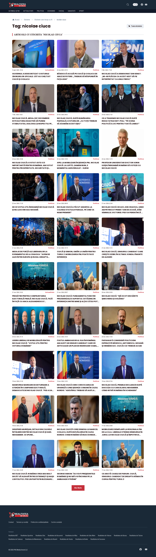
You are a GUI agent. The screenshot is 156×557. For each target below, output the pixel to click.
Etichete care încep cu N (43, 20)
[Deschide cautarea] (128, 4)
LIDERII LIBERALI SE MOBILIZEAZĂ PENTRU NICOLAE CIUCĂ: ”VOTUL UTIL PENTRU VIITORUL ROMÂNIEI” (31, 343)
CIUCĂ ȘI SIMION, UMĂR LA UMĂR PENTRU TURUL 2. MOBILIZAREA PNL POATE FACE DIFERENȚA (76, 254)
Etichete (27, 20)
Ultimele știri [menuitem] (14, 11)
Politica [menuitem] (40, 11)
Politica (96, 70)
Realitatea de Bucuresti (55, 535)
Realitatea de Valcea (104, 535)
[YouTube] (146, 4)
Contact (11, 522)
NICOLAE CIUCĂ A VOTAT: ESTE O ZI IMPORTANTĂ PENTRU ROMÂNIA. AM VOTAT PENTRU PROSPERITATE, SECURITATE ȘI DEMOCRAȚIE (32, 166)
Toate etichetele (136, 26)
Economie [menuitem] (51, 11)
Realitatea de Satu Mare (87, 535)
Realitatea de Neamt (50, 539)
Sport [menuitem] (81, 11)
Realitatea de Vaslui (66, 539)
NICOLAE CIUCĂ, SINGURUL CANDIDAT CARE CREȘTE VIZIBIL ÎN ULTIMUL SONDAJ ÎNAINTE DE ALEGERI (122, 254)
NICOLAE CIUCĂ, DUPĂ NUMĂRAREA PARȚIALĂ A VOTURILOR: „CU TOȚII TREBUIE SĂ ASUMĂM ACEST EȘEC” (77, 121)
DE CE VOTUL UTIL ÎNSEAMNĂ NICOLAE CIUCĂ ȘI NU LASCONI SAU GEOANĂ (33, 208)
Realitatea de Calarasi (16, 539)
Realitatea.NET (13, 535)
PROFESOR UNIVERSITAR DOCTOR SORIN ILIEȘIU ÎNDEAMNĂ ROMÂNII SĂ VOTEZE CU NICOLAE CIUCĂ (121, 165)
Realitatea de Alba (71, 535)
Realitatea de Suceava (98, 539)
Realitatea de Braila (81, 539)
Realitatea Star (40, 535)
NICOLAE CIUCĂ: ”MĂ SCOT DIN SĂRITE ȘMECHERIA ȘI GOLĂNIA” (120, 297)
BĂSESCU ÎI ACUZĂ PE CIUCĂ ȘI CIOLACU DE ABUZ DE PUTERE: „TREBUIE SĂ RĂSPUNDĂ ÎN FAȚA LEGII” (77, 76)
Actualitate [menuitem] (28, 11)
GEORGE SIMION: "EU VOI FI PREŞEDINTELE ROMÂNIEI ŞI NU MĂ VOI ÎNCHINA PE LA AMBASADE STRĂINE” (76, 476)
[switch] (135, 4)
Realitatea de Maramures (33, 539)
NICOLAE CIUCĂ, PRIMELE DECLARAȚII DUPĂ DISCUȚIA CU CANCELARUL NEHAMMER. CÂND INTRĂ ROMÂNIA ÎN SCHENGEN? (122, 388)
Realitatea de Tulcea (136, 535)
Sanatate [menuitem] (71, 11)
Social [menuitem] (61, 11)
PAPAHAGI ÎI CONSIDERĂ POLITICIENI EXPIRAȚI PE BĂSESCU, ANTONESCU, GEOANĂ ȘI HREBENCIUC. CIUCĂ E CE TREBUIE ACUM (122, 343)
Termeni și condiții (22, 522)
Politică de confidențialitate (39, 522)
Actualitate (49, 70)
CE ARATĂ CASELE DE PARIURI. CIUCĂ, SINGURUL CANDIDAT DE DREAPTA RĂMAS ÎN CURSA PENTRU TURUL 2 (122, 476)
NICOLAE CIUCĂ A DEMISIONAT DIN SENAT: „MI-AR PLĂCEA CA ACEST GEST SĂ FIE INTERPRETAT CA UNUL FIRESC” (121, 76)
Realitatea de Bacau (120, 535)
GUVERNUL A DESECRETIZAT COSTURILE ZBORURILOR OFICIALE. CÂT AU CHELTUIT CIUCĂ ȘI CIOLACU (31, 76)
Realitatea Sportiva (27, 535)
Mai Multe (78, 488)
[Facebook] (142, 4)
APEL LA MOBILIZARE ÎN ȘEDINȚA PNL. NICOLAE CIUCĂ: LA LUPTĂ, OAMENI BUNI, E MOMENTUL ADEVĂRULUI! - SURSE (78, 165)
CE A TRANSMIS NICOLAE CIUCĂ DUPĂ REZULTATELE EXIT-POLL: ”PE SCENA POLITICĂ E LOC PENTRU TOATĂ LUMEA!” (121, 121)
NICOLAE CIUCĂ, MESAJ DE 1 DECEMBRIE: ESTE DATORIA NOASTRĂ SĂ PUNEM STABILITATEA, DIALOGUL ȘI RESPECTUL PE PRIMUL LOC (32, 122)
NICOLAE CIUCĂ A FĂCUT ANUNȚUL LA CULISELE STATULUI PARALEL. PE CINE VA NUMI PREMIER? (75, 210)
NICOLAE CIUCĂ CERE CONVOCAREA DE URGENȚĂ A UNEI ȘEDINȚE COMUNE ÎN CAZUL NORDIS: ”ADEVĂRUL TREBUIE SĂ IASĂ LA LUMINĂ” (77, 389)
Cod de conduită (56, 522)
